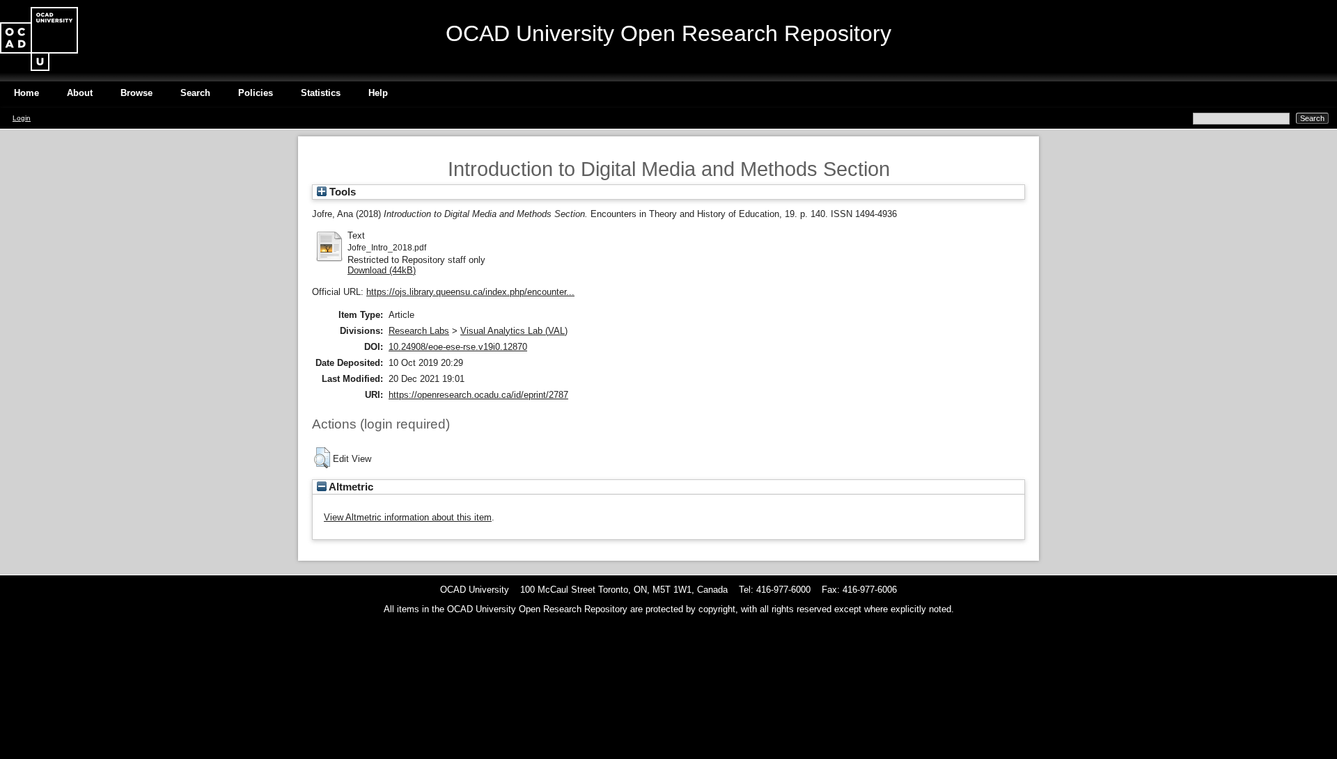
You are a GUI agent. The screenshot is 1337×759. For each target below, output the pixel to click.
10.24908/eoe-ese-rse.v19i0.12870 (458, 347)
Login (22, 118)
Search (195, 93)
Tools (341, 192)
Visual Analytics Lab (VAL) (514, 331)
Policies (255, 93)
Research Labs (419, 331)
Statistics (321, 93)
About (80, 93)
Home (26, 93)
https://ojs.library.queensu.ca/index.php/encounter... (470, 292)
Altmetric (350, 487)
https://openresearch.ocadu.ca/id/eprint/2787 (478, 395)
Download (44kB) (381, 270)
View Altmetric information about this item (408, 517)
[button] (322, 457)
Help (378, 93)
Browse (136, 93)
